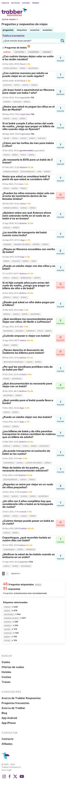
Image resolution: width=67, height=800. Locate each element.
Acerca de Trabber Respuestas (21, 698)
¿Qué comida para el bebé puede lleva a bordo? (27, 402)
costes (24, 496)
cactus (22, 203)
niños (16, 85)
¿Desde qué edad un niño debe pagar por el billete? (28, 304)
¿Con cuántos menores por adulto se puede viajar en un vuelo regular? (25, 75)
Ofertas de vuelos (13, 667)
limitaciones (26, 278)
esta (39, 171)
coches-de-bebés (34, 463)
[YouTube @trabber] (21, 778)
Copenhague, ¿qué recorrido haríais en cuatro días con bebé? (26, 539)
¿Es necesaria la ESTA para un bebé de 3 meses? (27, 161)
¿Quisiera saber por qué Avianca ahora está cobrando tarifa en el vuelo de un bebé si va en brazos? (26, 215)
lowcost (41, 138)
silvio (21, 184)
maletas (36, 244)
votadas (47, 52)
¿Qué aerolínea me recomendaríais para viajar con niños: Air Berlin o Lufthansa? (27, 320)
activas (6, 52)
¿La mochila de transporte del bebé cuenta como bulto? (24, 234)
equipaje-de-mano (22, 244)
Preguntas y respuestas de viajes (25, 24)
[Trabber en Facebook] (9, 778)
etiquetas (22, 30)
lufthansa (30, 331)
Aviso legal (7, 770)
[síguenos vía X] (15, 778)
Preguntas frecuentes (15, 703)
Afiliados (7, 743)
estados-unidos (11, 171)
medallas (47, 30)
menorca (17, 102)
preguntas (8, 30)
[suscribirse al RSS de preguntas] (29, 46)
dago (22, 240)
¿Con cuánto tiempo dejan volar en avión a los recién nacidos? (28, 58)
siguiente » (16, 573)
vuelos (25, 85)
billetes (7, 297)
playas (6, 261)
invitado (22, 374)
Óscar (22, 64)
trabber (23, 340)
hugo (22, 257)
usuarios (34, 30)
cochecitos (9, 463)
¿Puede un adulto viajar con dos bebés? (27, 417)
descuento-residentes (13, 362)
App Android (9, 717)
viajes (6, 345)
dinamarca (30, 549)
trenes (6, 155)
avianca (7, 227)
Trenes (35, 3)
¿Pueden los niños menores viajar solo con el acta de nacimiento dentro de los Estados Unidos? (28, 196)
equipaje (7, 244)
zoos (14, 118)
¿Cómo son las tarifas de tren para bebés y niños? (28, 144)
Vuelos (5, 3)
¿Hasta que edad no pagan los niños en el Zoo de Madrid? (28, 108)
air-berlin (19, 331)
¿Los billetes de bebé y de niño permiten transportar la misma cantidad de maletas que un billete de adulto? (29, 434)
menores (7, 85)
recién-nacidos (10, 68)
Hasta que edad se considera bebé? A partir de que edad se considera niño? (26, 178)
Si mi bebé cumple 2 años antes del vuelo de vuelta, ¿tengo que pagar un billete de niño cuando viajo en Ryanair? (28, 126)
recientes (19, 52)
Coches (26, 3)
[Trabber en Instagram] (4, 778)
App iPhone (9, 722)
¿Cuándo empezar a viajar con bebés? (26, 335)
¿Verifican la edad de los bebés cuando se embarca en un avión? (28, 556)
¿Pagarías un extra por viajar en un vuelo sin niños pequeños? (27, 486)
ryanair (6, 138)
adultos (7, 446)
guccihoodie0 (25, 150)
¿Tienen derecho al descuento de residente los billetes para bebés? (23, 351)
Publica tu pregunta (13, 35)
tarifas (15, 155)
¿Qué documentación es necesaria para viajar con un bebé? (27, 385)
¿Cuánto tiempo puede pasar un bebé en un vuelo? (28, 522)
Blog (4, 713)
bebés (22, 68)
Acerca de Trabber (13, 708)
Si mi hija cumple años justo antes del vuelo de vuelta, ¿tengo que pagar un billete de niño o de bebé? (25, 285)
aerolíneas (33, 68)
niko (21, 310)
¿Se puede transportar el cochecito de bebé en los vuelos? (26, 452)
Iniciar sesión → (10, 19)
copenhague (9, 549)
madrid (6, 118)
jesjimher (24, 562)
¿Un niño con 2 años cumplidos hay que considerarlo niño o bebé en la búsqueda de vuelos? (27, 504)
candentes (33, 52)
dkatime (23, 167)
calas (33, 261)
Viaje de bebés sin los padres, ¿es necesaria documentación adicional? (25, 469)
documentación (27, 171)
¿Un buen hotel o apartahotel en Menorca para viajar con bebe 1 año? (28, 91)
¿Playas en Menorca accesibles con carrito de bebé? (28, 251)
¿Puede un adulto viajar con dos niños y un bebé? (28, 267)
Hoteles (15, 3)
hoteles (7, 102)
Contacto (7, 738)
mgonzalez (25, 97)
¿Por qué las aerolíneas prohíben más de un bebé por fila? (27, 368)
